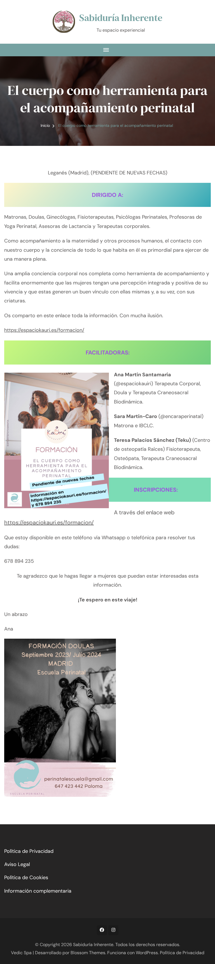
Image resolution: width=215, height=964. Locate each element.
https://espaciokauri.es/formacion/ (44, 330)
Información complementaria (37, 891)
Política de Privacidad (28, 851)
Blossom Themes (88, 953)
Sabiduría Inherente (120, 17)
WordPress (147, 953)
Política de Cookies (26, 877)
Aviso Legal (17, 864)
